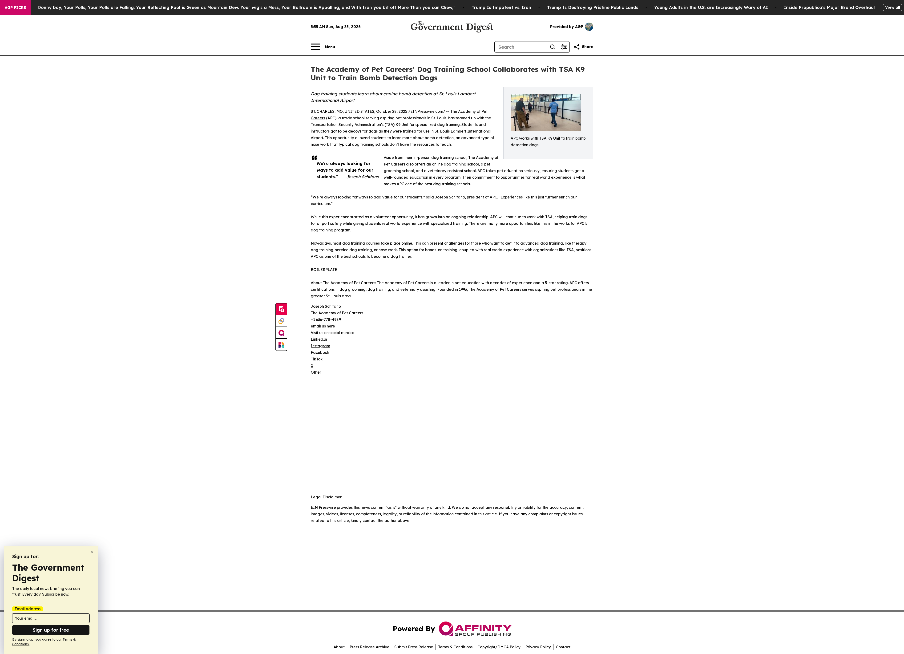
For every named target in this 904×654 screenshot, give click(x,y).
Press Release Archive (369, 647)
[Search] (552, 46)
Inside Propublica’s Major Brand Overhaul (829, 7)
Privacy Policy (538, 647)
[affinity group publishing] (281, 333)
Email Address (27, 608)
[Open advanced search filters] (563, 46)
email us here (323, 326)
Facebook (320, 352)
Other (316, 372)
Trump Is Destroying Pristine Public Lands (592, 7)
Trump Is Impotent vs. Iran (501, 7)
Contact (563, 647)
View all (892, 7)
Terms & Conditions (455, 647)
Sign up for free (51, 630)
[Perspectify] (281, 321)
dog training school (448, 157)
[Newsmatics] (281, 345)
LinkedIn (319, 339)
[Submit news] (281, 309)
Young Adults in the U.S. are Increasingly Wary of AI (711, 7)
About (339, 647)
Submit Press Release (413, 647)
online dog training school (455, 164)
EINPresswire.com (426, 111)
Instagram (320, 345)
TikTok (317, 359)
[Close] (92, 551)
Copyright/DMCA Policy (499, 647)
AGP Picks (15, 7)
